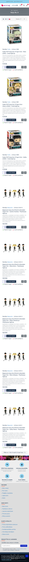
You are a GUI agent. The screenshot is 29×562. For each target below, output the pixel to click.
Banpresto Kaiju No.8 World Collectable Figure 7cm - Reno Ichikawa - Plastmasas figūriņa (13, 375)
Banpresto (10, 207)
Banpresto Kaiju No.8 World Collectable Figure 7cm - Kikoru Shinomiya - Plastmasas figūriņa (13, 320)
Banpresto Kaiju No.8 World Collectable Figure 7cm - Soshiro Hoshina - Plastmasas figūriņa (14, 211)
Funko (8, 49)
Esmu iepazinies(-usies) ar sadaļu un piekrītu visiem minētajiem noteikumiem (14, 549)
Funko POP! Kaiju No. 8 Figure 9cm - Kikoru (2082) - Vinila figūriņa (12, 105)
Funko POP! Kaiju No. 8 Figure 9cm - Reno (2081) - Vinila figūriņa (14, 52)
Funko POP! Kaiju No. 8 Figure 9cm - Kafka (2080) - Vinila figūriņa (14, 158)
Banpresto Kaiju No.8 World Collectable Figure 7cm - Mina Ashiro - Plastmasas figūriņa (13, 266)
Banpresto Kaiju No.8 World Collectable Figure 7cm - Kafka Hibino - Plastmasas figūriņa (13, 429)
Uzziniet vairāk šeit (6, 559)
